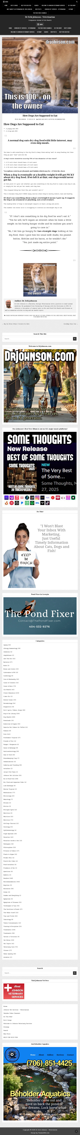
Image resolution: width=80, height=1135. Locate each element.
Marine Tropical (8, 789)
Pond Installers (8, 865)
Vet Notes (6, 940)
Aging (5, 645)
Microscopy (7, 796)
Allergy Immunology (10, 648)
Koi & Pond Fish (8, 779)
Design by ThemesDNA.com (40, 1133)
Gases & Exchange (9, 748)
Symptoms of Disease (10, 902)
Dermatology (7, 703)
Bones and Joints (43, 119)
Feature (6, 731)
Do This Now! (71, 5)
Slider (5, 892)
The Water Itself (9, 913)
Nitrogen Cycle (8, 810)
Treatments (7, 930)
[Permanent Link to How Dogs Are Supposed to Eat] (40, 75)
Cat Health (7, 690)
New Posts (38, 9)
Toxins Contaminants (10, 923)
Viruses (6, 950)
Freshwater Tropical (10, 738)
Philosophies (7, 847)
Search (36, 5)
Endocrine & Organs (10, 724)
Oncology (6, 827)
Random (6, 878)
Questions (6, 871)
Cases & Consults (9, 683)
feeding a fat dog (51, 315)
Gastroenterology (9, 751)
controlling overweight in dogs (19, 315)
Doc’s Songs (14, 5)
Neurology (6, 799)
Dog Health (7, 717)
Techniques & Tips (9, 906)
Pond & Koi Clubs (9, 861)
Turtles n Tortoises (10, 937)
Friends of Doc (8, 741)
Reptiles (6, 885)
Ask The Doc (7, 659)
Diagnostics (7, 707)
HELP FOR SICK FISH (26, 5)
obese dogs (59, 315)
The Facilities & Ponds (11, 909)
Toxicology (7, 920)
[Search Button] (77, 2)
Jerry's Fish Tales (9, 772)
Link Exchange (8, 786)
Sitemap (71, 9)
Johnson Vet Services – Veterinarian (55, 9)
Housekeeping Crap (10, 758)
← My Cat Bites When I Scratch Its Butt (15, 324)
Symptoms (6, 899)
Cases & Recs (8, 686)
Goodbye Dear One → (71, 324)
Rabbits (6, 875)
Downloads (7, 720)
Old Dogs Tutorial (9, 823)
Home (6, 5)
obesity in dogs (67, 315)
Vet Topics (7, 944)
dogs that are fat (34, 315)
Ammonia (6, 652)
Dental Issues (8, 700)
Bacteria (6, 662)
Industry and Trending (11, 765)
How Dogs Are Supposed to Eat (40, 115)
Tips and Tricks (8, 916)
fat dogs (42, 315)
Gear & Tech (7, 755)
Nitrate (6, 803)
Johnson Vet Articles (10, 775)
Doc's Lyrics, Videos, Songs (12, 710)
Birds (5, 666)
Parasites (6, 837)
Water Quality (8, 954)
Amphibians (7, 655)
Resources (6, 889)
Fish (4, 734)
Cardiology (7, 676)
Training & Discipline (10, 926)
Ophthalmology (8, 830)
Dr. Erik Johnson (21, 119)
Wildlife (6, 957)
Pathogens (7, 844)
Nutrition (51, 119)
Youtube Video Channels (40, 13)
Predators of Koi (9, 868)
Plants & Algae (8, 854)
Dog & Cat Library (9, 714)
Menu (6, 2)
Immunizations (8, 762)
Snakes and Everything (11, 895)
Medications (7, 793)
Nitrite (5, 806)
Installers (6, 769)
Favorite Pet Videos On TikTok (14, 727)
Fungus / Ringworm (9, 744)
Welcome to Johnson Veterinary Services (53, 5)
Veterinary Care (8, 947)
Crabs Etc (6, 696)
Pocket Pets (7, 858)
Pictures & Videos (9, 851)
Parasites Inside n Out (11, 841)
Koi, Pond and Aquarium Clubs (13, 782)
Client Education (9, 693)
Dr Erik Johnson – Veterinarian (40, 17)
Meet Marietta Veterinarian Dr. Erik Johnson (19, 9)
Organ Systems (8, 834)
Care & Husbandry (9, 679)
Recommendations (60, 119)
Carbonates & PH (9, 672)
